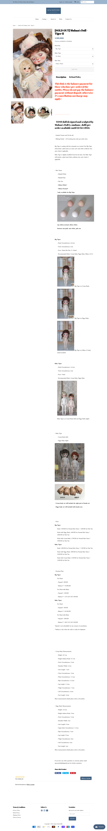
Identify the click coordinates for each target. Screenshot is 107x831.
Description (61, 77)
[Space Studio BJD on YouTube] (47, 811)
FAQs (60, 19)
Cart (78, 2)
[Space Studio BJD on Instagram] (44, 811)
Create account (68, 2)
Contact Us (68, 19)
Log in (60, 2)
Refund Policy (75, 77)
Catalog (44, 19)
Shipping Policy (17, 815)
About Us (53, 19)
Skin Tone (57, 60)
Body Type (58, 53)
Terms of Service (17, 817)
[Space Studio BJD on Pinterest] (42, 811)
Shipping (57, 41)
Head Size (57, 46)
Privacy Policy (16, 810)
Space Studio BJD (58, 824)
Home (37, 19)
